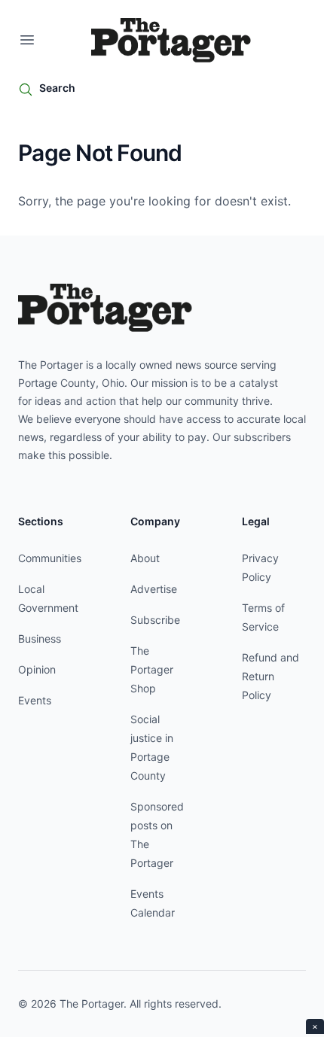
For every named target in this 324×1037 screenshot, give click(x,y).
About (145, 558)
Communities (49, 558)
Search (57, 87)
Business (39, 638)
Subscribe (155, 619)
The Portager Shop (151, 669)
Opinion (37, 669)
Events (34, 700)
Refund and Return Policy (270, 676)
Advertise (153, 588)
